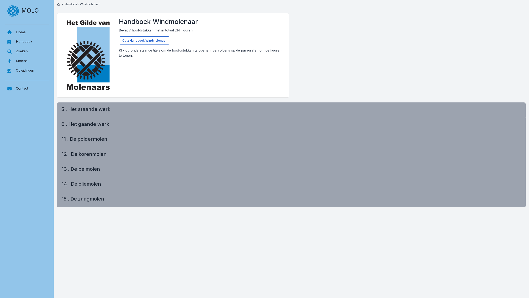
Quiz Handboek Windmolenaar (144, 40)
